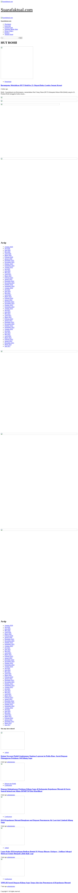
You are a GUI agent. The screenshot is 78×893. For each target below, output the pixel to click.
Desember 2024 (9, 281)
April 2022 (8, 336)
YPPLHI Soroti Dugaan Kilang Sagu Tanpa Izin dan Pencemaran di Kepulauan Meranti (36, 883)
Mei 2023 (7, 314)
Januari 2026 (8, 259)
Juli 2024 (7, 289)
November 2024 (9, 283)
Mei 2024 (7, 293)
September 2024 (9, 286)
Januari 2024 (8, 300)
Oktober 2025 (9, 264)
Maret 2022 (8, 338)
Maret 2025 (8, 276)
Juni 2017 (7, 346)
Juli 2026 (7, 248)
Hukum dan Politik (10, 783)
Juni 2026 (7, 250)
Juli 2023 (7, 310)
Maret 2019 (8, 344)
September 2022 (9, 327)
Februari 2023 (9, 319)
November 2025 (9, 262)
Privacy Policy (9, 31)
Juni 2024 (7, 291)
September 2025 (9, 265)
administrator (11, 762)
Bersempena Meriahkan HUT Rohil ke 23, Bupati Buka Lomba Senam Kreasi (31, 85)
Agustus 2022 (9, 329)
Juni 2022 (7, 332)
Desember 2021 (9, 343)
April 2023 (8, 315)
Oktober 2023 (9, 305)
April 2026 (8, 253)
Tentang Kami (9, 34)
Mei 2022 (7, 334)
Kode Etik (8, 26)
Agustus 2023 (9, 308)
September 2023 (9, 307)
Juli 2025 (7, 269)
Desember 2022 (9, 322)
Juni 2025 (7, 271)
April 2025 (8, 274)
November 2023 (9, 303)
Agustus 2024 (9, 288)
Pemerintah (8, 81)
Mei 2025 (7, 272)
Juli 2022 (7, 331)
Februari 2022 (9, 339)
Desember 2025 (9, 260)
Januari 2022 (8, 341)
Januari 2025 (8, 279)
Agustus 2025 (9, 267)
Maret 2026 (8, 255)
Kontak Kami (9, 27)
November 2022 (9, 324)
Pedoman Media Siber (11, 29)
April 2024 (8, 295)
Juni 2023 (7, 312)
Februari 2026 (9, 257)
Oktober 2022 (9, 326)
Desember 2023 (9, 301)
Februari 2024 (9, 298)
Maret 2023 (8, 317)
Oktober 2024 (9, 284)
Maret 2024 (8, 296)
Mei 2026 (7, 252)
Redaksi (7, 33)
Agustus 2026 (9, 247)
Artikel (7, 752)
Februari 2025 (9, 277)
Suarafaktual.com (17, 9)
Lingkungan (8, 785)
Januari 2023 (8, 320)
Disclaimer (8, 24)
